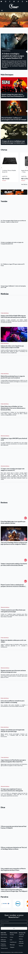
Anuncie (21, 945)
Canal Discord (13, 942)
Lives (11, 939)
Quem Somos (4, 934)
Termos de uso (4, 948)
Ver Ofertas (24, 184)
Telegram (12, 947)
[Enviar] (14, 928)
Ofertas (21, 939)
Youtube (12, 934)
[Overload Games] (14, 6)
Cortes (11, 937)
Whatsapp (12, 944)
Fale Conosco (4, 937)
